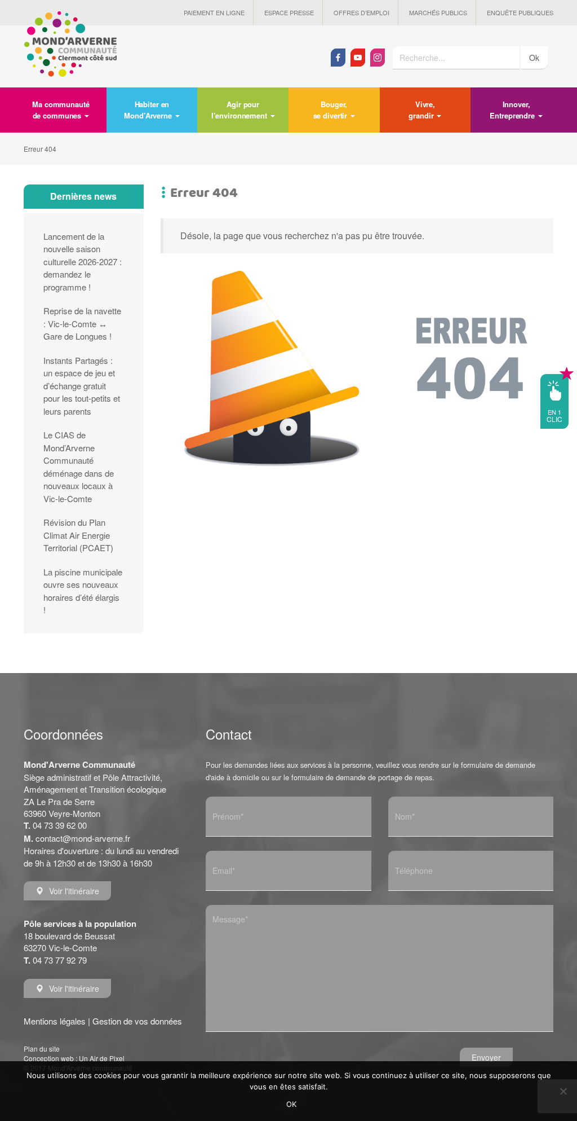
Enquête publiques (520, 12)
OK (291, 1104)
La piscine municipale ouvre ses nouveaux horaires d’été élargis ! (82, 591)
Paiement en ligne (214, 12)
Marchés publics (438, 12)
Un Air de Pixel (102, 1058)
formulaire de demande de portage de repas (361, 777)
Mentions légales (55, 1021)
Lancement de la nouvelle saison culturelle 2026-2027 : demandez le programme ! (82, 261)
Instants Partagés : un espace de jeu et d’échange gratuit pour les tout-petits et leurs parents (81, 385)
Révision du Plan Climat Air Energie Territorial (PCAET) (78, 534)
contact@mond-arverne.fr (82, 838)
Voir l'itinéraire (74, 890)
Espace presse (289, 12)
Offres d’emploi (361, 12)
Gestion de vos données (137, 1021)
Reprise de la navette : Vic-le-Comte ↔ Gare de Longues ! (82, 323)
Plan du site (42, 1048)
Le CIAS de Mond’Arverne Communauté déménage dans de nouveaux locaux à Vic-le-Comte (78, 466)
